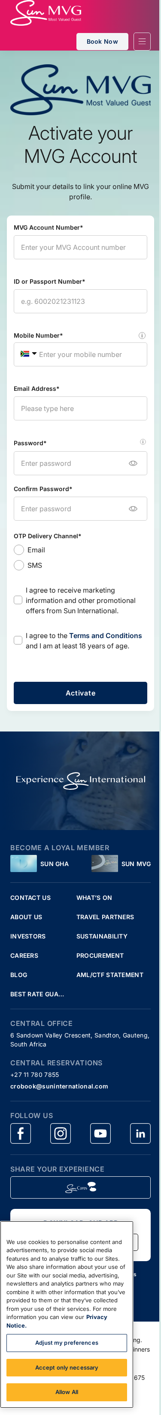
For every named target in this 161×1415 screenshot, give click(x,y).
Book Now (102, 41)
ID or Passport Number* (49, 281)
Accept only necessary (67, 1367)
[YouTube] (100, 1133)
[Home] (45, 13)
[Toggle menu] (142, 42)
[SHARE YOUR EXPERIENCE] (80, 1187)
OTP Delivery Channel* (48, 536)
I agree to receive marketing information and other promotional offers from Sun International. (81, 600)
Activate (81, 693)
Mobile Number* (38, 335)
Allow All (66, 1391)
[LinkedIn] (140, 1133)
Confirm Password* (43, 488)
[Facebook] (20, 1133)
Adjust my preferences (66, 1342)
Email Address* (37, 388)
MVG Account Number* (48, 227)
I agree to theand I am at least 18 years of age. (84, 640)
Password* (30, 443)
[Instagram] (60, 1133)
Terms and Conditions (105, 635)
